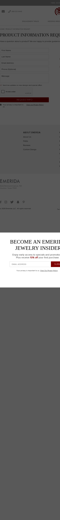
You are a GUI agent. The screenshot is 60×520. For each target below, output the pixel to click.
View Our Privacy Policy (49, 271)
